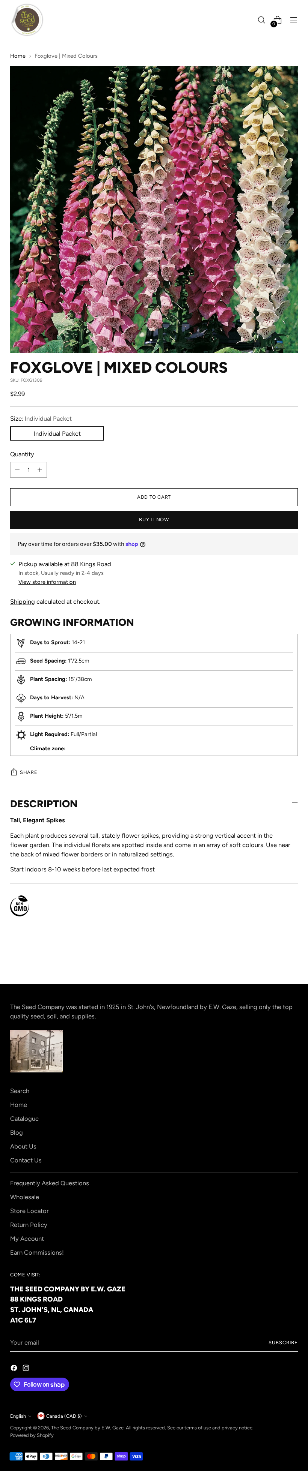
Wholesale (24, 1197)
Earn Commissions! (37, 1252)
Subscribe (283, 1342)
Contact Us (26, 1160)
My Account (27, 1238)
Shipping (22, 601)
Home (18, 55)
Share (28, 772)
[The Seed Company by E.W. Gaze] (27, 20)
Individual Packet (57, 433)
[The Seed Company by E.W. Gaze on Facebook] (14, 1369)
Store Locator (29, 1211)
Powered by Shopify (32, 1435)
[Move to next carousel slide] (291, 958)
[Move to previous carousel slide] (274, 958)
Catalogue (24, 1118)
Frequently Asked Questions (49, 1183)
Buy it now (154, 519)
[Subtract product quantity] (17, 469)
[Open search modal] (261, 20)
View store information (47, 582)
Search (19, 1091)
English (18, 1416)
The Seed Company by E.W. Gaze (87, 1428)
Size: (41, 418)
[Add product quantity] (40, 469)
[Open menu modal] (294, 20)
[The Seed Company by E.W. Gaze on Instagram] (26, 1369)
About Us (23, 1146)
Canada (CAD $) (64, 1416)
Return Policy (28, 1224)
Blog (16, 1132)
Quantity (22, 454)
